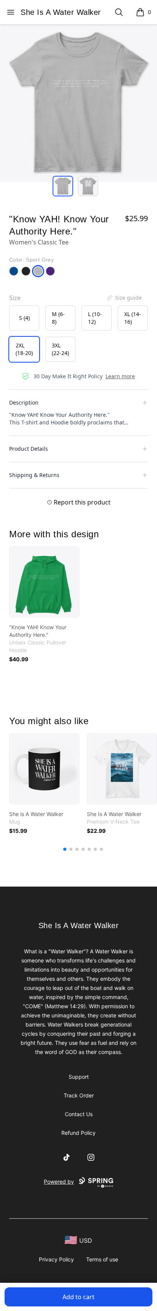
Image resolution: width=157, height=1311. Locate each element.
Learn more (120, 376)
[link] (44, 582)
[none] (124, 298)
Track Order (79, 1095)
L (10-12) (95, 317)
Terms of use (102, 1259)
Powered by (59, 1181)
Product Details (28, 448)
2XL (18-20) (24, 349)
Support (79, 1076)
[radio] (24, 318)
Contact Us (79, 1114)
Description (23, 402)
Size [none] (15, 298)
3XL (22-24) (60, 349)
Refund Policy (78, 1132)
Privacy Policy (56, 1259)
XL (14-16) (132, 317)
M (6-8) (58, 317)
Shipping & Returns (34, 475)
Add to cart (78, 1297)
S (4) (24, 317)
